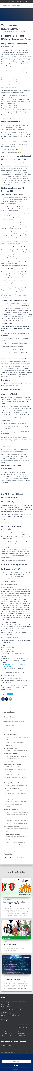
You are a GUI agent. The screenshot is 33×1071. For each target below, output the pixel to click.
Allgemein (5, 941)
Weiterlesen (26, 915)
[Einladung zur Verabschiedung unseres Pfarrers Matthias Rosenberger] (16, 887)
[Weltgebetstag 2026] (16, 929)
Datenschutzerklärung (10, 1)
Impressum (18, 1)
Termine (5, 976)
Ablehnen (16, 1065)
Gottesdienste (7, 899)
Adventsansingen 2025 (11, 979)
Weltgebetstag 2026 (10, 944)
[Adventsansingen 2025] (16, 964)
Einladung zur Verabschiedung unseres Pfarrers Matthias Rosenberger (14, 904)
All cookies (16, 1061)
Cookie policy (15, 1069)
